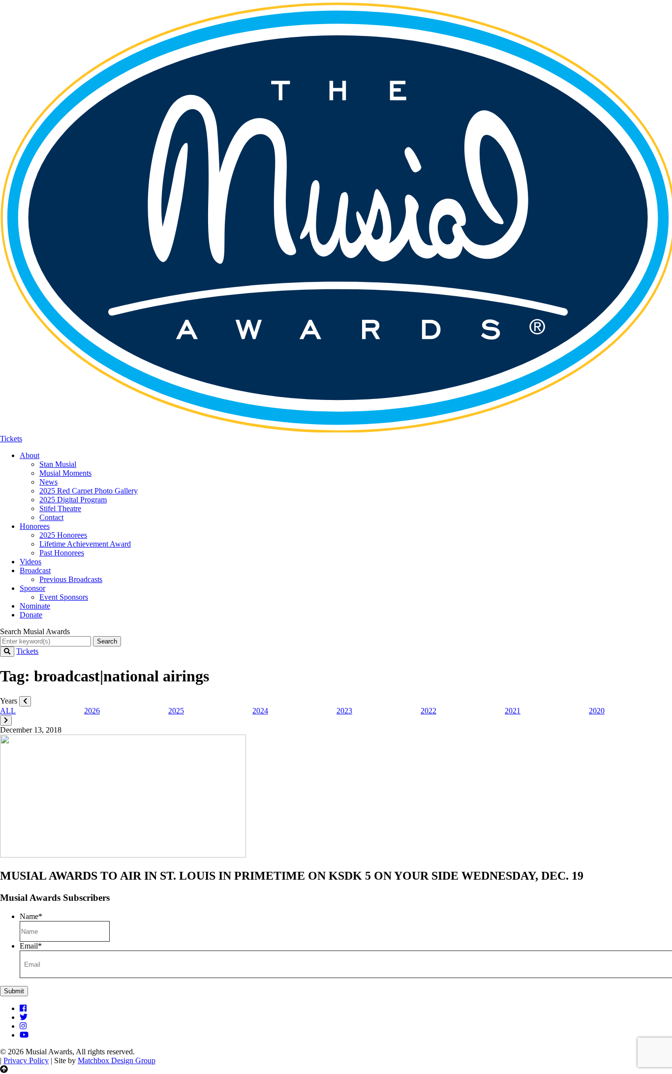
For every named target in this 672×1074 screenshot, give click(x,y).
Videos (30, 561)
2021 (512, 710)
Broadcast (35, 570)
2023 (344, 710)
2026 (92, 710)
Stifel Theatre (60, 508)
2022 (428, 710)
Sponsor (32, 588)
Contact (51, 517)
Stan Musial (57, 464)
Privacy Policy (26, 1060)
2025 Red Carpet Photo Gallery (88, 491)
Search (107, 641)
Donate (31, 615)
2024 (260, 710)
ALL (8, 710)
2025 (176, 710)
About (29, 455)
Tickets (11, 438)
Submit (14, 991)
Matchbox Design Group (116, 1060)
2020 (597, 710)
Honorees (35, 526)
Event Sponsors (63, 597)
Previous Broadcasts (70, 579)
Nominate (35, 606)
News (48, 482)
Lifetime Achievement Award (85, 544)
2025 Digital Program (73, 499)
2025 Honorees (63, 535)
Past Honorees (61, 553)
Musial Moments (65, 473)
